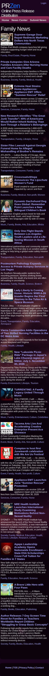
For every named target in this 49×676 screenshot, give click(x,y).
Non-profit (31, 195)
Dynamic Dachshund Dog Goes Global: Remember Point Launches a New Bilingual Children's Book (30, 206)
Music (3, 224)
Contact (40, 668)
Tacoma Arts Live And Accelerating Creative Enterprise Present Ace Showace (28, 428)
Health (38, 80)
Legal (37, 170)
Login (43, 3)
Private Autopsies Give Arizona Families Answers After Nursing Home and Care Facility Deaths (24, 64)
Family (4, 55)
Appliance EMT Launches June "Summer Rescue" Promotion (30, 482)
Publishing (31, 609)
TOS (15, 668)
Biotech (38, 284)
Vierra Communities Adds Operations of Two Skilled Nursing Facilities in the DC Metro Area (24, 333)
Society (14, 80)
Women (41, 195)
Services (5, 109)
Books (18, 224)
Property (25, 55)
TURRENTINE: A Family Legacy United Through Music (29, 392)
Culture (33, 417)
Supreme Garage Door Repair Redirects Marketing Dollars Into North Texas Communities (31, 39)
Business (5, 80)
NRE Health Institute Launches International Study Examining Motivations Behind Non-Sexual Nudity (29, 510)
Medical (30, 80)
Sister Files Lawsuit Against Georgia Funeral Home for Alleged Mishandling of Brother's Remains (23, 148)
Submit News (38, 20)
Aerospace (6, 324)
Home (5, 20)
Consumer (15, 109)
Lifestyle (27, 139)
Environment (14, 383)
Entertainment (21, 417)
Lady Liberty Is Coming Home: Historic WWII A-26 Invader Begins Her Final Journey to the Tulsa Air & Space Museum (30, 296)
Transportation (8, 139)
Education (32, 224)
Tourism (34, 383)
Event (3, 321)
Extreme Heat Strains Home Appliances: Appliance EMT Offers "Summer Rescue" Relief (29, 90)
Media (41, 224)
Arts (24, 224)
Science (30, 284)
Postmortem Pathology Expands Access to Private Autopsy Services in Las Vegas (24, 266)
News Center (19, 20)
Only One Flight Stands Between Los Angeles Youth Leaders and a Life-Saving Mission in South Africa (30, 236)
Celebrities (43, 417)
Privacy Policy (26, 668)
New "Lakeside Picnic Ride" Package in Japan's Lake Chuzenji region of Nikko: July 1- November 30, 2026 (30, 358)
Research (23, 538)
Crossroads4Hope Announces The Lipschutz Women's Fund (30, 180)
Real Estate (13, 55)
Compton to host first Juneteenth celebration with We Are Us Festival (29, 451)
